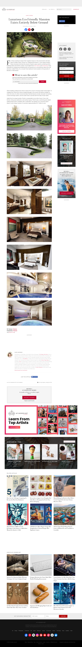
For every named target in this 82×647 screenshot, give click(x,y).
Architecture (27, 630)
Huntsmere (45, 65)
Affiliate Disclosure (53, 642)
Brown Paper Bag (45, 360)
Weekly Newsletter (68, 52)
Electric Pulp (73, 642)
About (26, 642)
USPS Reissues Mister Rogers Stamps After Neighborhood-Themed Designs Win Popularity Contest (40, 528)
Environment (48, 630)
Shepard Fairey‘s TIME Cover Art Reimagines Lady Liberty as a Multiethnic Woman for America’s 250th (17, 528)
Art (12, 630)
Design (31, 15)
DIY (31, 630)
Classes (43, 630)
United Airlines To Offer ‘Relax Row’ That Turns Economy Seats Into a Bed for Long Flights (64, 578)
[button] (52, 9)
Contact (44, 642)
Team (35, 642)
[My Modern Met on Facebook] (26, 635)
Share (35, 377)
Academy (67, 630)
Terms (42, 643)
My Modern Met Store (43, 354)
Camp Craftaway (39, 367)
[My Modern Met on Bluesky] (55, 635)
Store (71, 630)
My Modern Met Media (66, 58)
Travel (63, 630)
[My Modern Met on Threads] (52, 635)
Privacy (39, 643)
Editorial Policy (30, 642)
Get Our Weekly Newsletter (45, 382)
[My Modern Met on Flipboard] (41, 635)
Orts (20, 361)
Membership (76, 9)
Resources (39, 630)
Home (27, 15)
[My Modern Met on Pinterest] (29, 635)
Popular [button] (44, 9)
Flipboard (61, 55)
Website (15, 329)
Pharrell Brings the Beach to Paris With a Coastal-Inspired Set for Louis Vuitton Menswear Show (64, 499)
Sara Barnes (26, 26)
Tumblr (70, 53)
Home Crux (11, 332)
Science (53, 630)
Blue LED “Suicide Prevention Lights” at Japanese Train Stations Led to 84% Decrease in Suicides (64, 607)
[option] (42, 424)
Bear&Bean (25, 358)
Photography (21, 630)
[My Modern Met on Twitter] (33, 635)
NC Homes (37, 65)
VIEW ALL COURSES (66, 131)
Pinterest (66, 53)
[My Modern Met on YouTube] (44, 635)
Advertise (48, 642)
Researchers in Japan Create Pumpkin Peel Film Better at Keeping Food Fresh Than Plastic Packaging (40, 499)
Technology (59, 630)
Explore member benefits (29, 400)
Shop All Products (66, 163)
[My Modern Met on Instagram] (37, 635)
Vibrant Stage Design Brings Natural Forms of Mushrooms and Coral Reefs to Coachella (64, 528)
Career (34, 630)
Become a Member (29, 397)
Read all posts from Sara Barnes (21, 370)
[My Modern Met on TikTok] (48, 635)
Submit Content (39, 642)
